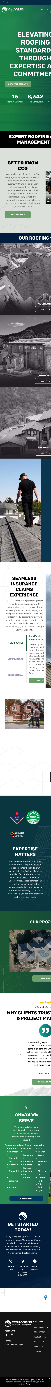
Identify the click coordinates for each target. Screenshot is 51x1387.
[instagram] (7, 2)
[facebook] (3, 2)
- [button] (3, 1294)
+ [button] (3, 1291)
